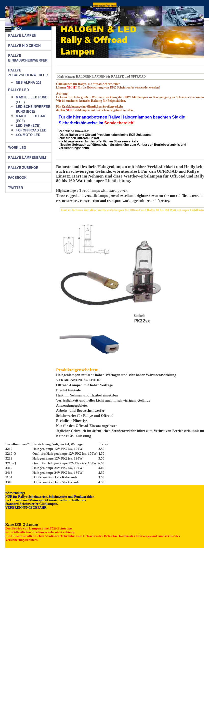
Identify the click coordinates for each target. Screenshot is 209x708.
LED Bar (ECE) (28, 125)
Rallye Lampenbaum (27, 157)
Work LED (17, 147)
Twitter (15, 187)
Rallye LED (18, 89)
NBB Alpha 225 (28, 82)
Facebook (17, 177)
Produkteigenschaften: (77, 369)
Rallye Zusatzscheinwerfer (28, 72)
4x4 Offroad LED (31, 130)
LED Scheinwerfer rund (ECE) (33, 109)
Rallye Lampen (22, 35)
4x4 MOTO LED (28, 134)
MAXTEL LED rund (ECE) (31, 99)
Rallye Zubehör (23, 167)
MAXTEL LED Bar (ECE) (30, 118)
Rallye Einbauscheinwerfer (27, 58)
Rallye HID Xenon (24, 45)
